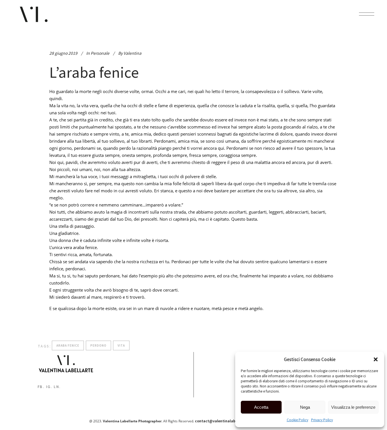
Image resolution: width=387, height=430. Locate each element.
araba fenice (67, 345)
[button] (376, 359)
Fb (40, 386)
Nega (305, 407)
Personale (100, 53)
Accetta (261, 407)
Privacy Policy (322, 419)
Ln (56, 386)
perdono (98, 345)
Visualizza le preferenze (353, 407)
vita (121, 345)
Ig (48, 386)
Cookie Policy (297, 419)
